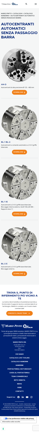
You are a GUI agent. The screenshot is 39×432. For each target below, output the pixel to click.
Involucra (33, 407)
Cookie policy (5, 409)
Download (18, 92)
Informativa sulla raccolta (11, 421)
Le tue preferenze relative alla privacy (20, 418)
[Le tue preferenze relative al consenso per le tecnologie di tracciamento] (3, 429)
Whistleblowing (21, 411)
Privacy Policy (12, 409)
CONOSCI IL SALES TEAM (17, 313)
